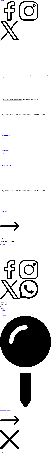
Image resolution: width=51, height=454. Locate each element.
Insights (2, 452)
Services (2, 51)
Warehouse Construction (5, 150)
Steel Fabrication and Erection (6, 165)
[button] (25, 449)
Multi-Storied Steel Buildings (5, 135)
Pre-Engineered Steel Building (6, 73)
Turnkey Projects (4, 211)
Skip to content (2, 0)
